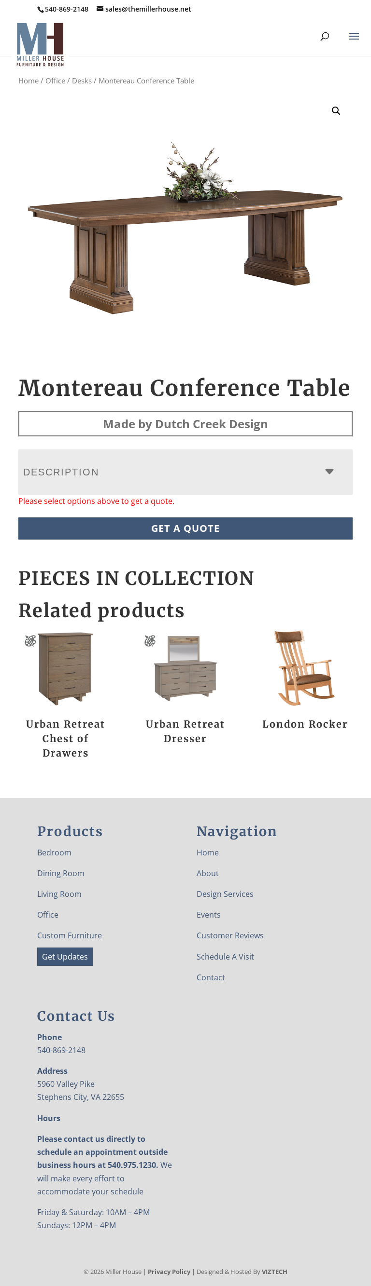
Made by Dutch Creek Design (185, 424)
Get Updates (65, 956)
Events (209, 914)
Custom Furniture (69, 935)
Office (55, 80)
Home (28, 80)
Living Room (59, 894)
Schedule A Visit (225, 956)
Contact (211, 977)
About (208, 873)
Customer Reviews (230, 935)
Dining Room (61, 873)
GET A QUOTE (185, 528)
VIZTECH (274, 1271)
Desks (82, 80)
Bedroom (54, 852)
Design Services (225, 894)
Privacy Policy (169, 1271)
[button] (336, 111)
